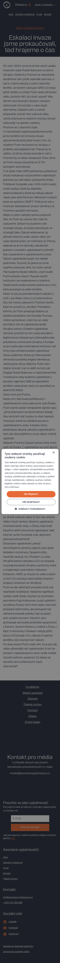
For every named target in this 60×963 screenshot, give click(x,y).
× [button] (53, 452)
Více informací (12, 487)
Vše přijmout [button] (31, 494)
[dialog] (30, 481)
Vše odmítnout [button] (31, 502)
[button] (30, 508)
